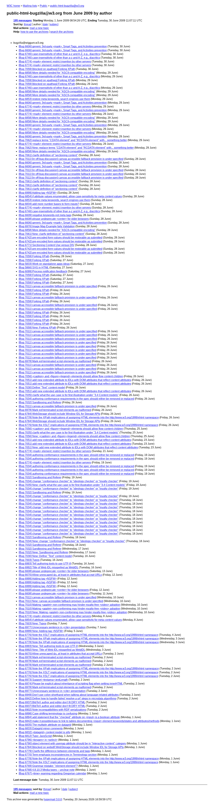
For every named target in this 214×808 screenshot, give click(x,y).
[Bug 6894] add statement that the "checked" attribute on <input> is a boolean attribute (69, 717)
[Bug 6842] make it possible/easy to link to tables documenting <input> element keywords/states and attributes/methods (89, 721)
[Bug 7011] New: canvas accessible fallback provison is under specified (61, 601)
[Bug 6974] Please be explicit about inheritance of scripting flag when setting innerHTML (71, 683)
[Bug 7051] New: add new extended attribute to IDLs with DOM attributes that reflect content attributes (78, 447)
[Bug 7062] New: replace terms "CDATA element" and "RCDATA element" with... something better (76, 147)
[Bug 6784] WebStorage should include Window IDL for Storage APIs (59, 413)
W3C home (13, 5)
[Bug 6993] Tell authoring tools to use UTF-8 (45, 563)
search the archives (61, 31)
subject (54, 24)
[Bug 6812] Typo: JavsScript (35, 736)
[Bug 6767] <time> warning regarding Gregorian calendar (52, 773)
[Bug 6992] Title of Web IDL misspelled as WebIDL (48, 567)
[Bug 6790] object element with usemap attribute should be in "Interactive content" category (72, 743)
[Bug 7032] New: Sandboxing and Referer (43, 552)
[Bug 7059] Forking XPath (34, 256)
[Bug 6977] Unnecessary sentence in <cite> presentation (52, 627)
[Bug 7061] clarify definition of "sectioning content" (48, 155)
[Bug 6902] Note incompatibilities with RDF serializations (52, 709)
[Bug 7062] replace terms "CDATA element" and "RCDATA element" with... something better (73, 140)
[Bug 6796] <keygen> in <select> (38, 739)
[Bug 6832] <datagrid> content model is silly (44, 732)
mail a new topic (39, 28)
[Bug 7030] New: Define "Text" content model (45, 556)
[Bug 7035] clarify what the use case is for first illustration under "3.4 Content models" (69, 395)
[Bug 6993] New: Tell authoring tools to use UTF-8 (48, 646)
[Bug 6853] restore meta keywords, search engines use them (54, 99)
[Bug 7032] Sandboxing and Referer (40, 402)
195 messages (22, 20)
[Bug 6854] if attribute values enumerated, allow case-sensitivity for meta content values (70, 196)
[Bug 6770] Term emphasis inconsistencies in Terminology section (58, 754)
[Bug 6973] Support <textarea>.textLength (43, 679)
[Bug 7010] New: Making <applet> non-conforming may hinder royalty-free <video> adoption (73, 612)
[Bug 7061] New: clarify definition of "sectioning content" (52, 233)
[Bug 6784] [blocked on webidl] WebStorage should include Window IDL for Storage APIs (71, 747)
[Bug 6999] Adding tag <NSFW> (38, 192)
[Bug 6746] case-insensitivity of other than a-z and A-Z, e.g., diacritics (59, 54)
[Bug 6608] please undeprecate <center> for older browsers (54, 218)
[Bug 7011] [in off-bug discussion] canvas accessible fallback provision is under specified (71, 158)
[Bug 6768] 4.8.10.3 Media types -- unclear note (47, 769)
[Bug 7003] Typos (29, 559)
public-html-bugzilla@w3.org (67, 5)
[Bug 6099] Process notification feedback (43, 271)
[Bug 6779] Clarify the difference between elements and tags (54, 751)
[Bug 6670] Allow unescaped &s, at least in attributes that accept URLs (60, 574)
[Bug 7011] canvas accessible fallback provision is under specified (58, 286)
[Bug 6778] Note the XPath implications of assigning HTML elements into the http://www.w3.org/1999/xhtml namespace (89, 417)
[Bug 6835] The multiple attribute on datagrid (45, 724)
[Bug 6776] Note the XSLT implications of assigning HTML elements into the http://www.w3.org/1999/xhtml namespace (88, 425)
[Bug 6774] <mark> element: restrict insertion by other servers (55, 61)
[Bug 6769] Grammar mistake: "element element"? (48, 765)
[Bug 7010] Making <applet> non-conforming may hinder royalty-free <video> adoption (69, 604)
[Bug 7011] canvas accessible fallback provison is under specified (57, 342)
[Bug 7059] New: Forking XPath (37, 327)
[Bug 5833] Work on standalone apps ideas (44, 263)
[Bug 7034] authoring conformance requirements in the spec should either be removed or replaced (76, 398)
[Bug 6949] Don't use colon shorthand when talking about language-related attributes (69, 694)
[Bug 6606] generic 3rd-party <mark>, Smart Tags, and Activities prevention (63, 46)
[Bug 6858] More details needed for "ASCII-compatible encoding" (57, 72)
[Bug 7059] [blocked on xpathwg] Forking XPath (47, 69)
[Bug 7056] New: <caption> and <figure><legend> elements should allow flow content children (74, 436)
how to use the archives (34, 31)
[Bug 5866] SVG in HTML (34, 267)
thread (27, 24)
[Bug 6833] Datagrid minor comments (41, 728)
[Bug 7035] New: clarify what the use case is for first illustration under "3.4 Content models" (72, 484)
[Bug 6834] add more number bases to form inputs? (49, 204)
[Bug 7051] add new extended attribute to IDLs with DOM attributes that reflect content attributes (75, 380)
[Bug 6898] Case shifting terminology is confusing (48, 713)
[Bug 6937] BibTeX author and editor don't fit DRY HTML (52, 702)
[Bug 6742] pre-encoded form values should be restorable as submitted (60, 237)
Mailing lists (30, 5)
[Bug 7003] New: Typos (32, 623)
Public (43, 5)
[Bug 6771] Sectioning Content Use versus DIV (46, 245)
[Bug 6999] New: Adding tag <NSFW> (41, 631)
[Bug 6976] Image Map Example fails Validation (47, 226)
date (45, 24)
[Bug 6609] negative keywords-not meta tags (45, 215)
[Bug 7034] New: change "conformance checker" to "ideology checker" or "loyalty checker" (72, 541)
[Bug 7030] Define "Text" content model (42, 387)
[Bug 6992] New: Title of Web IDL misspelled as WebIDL (52, 649)
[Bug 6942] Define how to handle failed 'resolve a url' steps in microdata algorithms (67, 698)
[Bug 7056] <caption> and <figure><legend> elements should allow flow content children (71, 376)
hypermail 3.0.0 (53, 799)
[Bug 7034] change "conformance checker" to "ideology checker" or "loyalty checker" (68, 481)
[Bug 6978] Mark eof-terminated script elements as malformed (55, 361)
